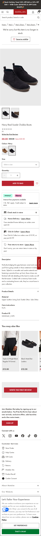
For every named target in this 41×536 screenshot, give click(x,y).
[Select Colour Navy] (12, 150)
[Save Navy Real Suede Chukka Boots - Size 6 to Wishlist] (14, 39)
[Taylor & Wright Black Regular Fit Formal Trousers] (10, 343)
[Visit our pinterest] (35, 436)
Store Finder (9, 448)
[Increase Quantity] (17, 175)
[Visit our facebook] (23, 436)
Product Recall (10, 474)
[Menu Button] (2, 11)
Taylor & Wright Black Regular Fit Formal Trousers (10, 360)
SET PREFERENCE (20, 525)
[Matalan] (20, 12)
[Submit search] (7, 11)
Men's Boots (31, 25)
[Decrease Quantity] (4, 175)
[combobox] (20, 164)
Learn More (25, 219)
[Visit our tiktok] (29, 436)
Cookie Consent (11, 478)
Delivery (8, 461)
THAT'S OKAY (20, 531)
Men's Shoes (19, 25)
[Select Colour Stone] (5, 150)
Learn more (33, 203)
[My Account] (33, 11)
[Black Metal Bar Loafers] (29, 343)
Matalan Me (9, 470)
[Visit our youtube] (16, 436)
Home (4, 25)
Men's (11, 25)
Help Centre (9, 452)
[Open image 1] (6, 113)
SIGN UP (9, 423)
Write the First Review (10, 134)
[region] (20, 516)
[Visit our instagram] (10, 436)
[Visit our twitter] (3, 436)
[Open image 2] (15, 113)
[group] (6, 369)
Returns (8, 465)
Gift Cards (9, 457)
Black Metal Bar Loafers (26, 360)
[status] (11, 175)
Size (3, 159)
